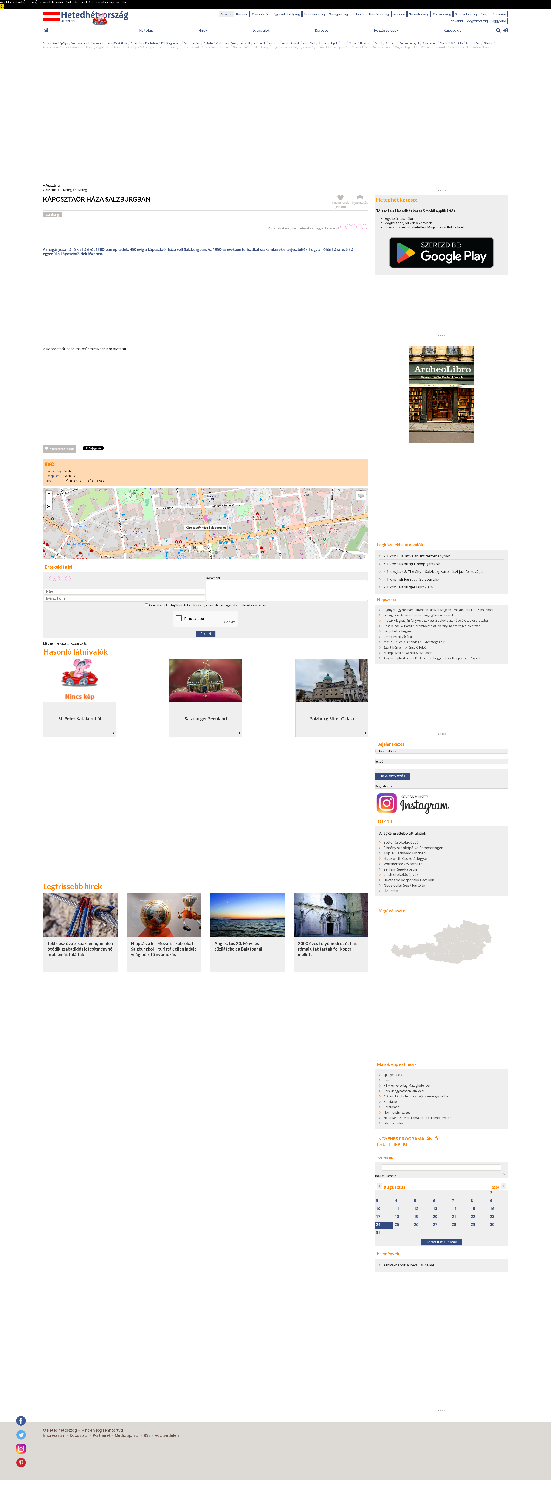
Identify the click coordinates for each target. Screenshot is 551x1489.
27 (435, 1224)
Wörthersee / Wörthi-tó (403, 864)
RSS (147, 1435)
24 (378, 1224)
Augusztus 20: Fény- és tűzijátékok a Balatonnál (238, 946)
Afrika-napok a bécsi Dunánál (409, 1265)
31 (378, 1232)
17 (378, 1216)
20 (435, 1216)
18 (397, 1216)
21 (454, 1216)
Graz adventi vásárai (398, 637)
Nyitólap (146, 30)
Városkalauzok (80, 43)
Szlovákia (499, 14)
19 (416, 1216)
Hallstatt (245, 43)
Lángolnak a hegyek (397, 631)
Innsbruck (259, 43)
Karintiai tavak (290, 43)
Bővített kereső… (386, 1176)
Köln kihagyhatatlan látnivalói (404, 1091)
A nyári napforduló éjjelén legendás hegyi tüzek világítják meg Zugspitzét (434, 658)
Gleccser (223, 47)
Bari (386, 1080)
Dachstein (151, 43)
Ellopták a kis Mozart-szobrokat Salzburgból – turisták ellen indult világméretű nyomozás (163, 949)
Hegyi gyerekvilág (304, 47)
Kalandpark (337, 47)
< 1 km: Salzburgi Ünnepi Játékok (412, 563)
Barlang (173, 47)
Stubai (444, 43)
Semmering (429, 43)
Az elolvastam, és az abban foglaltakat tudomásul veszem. (207, 605)
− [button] (49, 500)
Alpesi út (119, 47)
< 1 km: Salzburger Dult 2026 (408, 587)
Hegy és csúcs (281, 47)
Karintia (273, 43)
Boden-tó (136, 43)
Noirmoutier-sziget (397, 1112)
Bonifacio (390, 1102)
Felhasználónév (386, 751)
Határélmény (260, 47)
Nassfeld (365, 43)
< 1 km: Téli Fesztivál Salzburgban (412, 579)
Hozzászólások (386, 30)
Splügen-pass (393, 1075)
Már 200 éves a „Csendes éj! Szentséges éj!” (414, 642)
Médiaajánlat (127, 1435)
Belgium (242, 14)
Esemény (209, 47)
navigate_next (504, 1174)
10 (378, 1208)
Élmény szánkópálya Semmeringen (413, 848)
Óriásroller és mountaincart (451, 47)
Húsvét (323, 47)
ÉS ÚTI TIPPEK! (392, 1144)
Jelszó (379, 761)
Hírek (202, 30)
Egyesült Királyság (287, 14)
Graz (233, 43)
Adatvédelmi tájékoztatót (170, 605)
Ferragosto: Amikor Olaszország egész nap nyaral (418, 615)
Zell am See (473, 43)
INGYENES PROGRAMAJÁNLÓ (407, 1138)
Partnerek (102, 1435)
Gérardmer (391, 1107)
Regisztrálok (383, 786)
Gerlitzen (221, 43)
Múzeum (426, 47)
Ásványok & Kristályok (141, 47)
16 (492, 1208)
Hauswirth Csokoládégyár (406, 858)
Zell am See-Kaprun (400, 869)
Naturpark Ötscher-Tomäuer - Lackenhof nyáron (417, 1118)
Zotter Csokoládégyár (402, 842)
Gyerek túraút (241, 47)
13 (435, 1208)
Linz (343, 43)
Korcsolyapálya (382, 47)
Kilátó (365, 47)
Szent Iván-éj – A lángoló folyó (405, 647)
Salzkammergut (409, 43)
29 (473, 1224)
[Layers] (361, 495)
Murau (353, 43)
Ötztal (378, 43)
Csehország (261, 14)
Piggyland (499, 21)
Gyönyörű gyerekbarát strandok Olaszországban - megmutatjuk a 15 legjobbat (439, 610)
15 (473, 1208)
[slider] (353, 226)
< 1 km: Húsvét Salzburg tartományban (417, 556)
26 (416, 1224)
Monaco (399, 14)
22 (473, 1216)
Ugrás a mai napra (441, 1242)
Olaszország (442, 14)
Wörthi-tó (457, 43)
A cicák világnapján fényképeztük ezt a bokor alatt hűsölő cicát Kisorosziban (436, 620)
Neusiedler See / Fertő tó (404, 885)
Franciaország (314, 14)
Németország (419, 14)
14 (454, 1208)
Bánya (161, 47)
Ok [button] (2, 6)
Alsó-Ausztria (101, 43)
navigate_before (379, 1186)
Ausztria (226, 14)
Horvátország (379, 14)
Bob (184, 47)
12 (416, 1208)
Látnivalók (261, 30)
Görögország (338, 14)
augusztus (395, 1187)
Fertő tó (208, 43)
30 (492, 1224)
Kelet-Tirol (309, 43)
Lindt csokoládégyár (401, 874)
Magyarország (477, 21)
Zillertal (488, 43)
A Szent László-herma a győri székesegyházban (417, 1096)
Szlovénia (456, 21)
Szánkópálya (60, 43)
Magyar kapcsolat (406, 47)
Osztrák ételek (480, 47)
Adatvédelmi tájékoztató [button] (107, 2)
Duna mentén (192, 43)
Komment (213, 578)
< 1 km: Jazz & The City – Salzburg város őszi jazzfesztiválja (433, 571)
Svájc (485, 14)
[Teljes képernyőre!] (49, 506)
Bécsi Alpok (120, 43)
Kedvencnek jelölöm (62, 448)
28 (454, 1224)
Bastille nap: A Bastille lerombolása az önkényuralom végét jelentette (432, 626)
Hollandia (358, 14)
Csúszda (195, 47)
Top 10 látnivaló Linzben (405, 853)
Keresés (321, 30)
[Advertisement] (206, 302)
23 (492, 1216)
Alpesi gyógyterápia (98, 47)
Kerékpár (353, 47)
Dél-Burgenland (170, 43)
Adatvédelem (167, 1435)
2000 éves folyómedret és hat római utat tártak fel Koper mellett (327, 949)
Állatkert (77, 47)
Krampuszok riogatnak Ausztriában (408, 653)
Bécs (46, 43)
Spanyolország (466, 14)
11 (397, 1208)
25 (397, 1224)
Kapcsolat (452, 30)
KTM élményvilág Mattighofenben (407, 1085)
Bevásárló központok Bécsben (409, 880)
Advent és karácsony (56, 47)
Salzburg (390, 43)
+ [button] (49, 493)
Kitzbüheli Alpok (328, 43)
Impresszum (54, 1435)
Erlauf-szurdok (394, 1123)
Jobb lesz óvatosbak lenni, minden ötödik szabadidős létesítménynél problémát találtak (80, 949)
